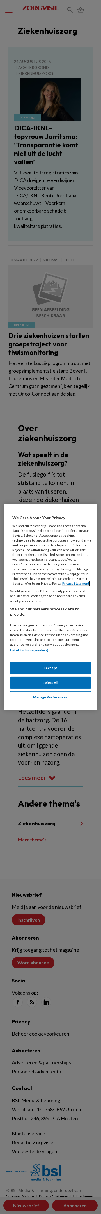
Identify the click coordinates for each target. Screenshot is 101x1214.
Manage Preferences (50, 697)
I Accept (50, 668)
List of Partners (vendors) (29, 650)
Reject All (50, 682)
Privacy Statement (75, 583)
